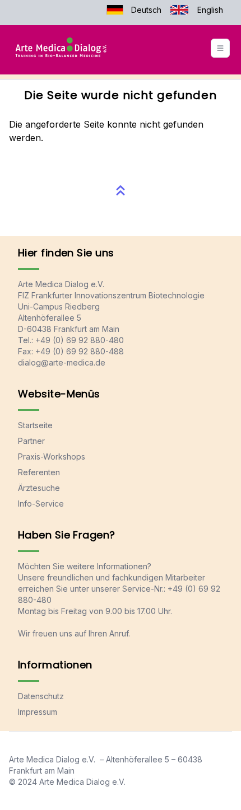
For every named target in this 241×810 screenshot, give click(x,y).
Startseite (35, 425)
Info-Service (41, 503)
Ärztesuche (39, 488)
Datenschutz (41, 696)
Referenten (39, 472)
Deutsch (146, 10)
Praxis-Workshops (51, 456)
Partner (31, 441)
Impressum (37, 712)
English (210, 10)
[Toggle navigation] (220, 48)
